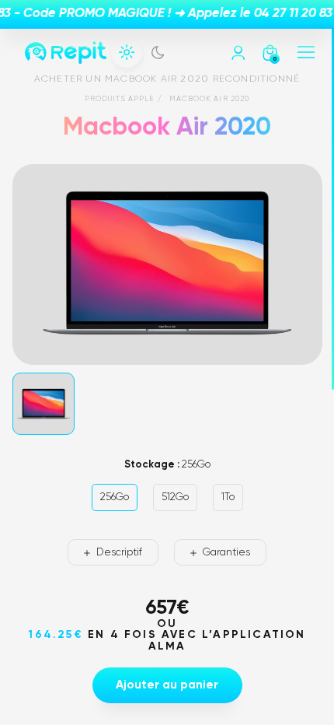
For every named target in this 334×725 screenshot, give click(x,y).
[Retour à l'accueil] (65, 52)
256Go (114, 497)
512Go (175, 497)
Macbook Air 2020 (209, 99)
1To (228, 497)
